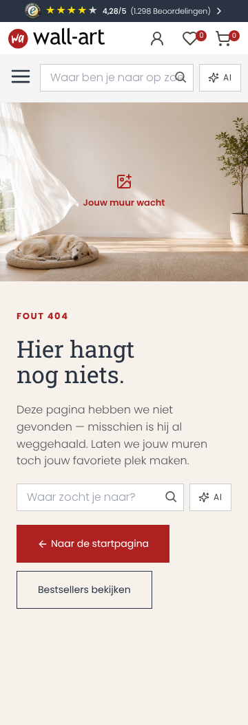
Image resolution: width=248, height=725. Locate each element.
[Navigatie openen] (20, 76)
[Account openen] (157, 38)
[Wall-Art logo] (56, 38)
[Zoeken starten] (180, 77)
